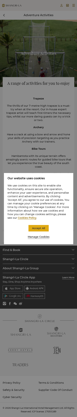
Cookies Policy (27, 217)
